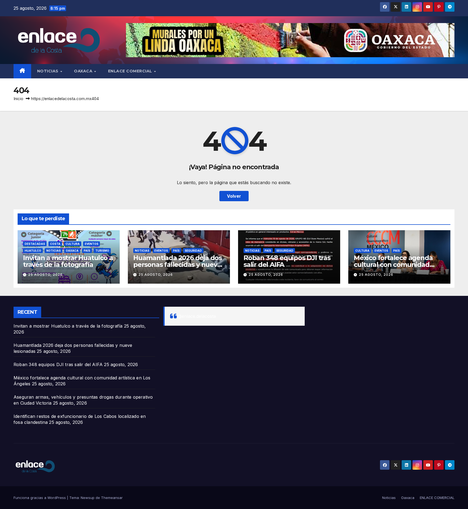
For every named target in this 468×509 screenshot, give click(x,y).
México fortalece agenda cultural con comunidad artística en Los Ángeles (393, 264)
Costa (55, 243)
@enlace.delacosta (197, 316)
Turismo (102, 250)
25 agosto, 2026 (45, 275)
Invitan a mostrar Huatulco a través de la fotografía (68, 261)
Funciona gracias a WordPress (40, 497)
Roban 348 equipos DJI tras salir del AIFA (286, 261)
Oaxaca (84, 71)
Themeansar (112, 497)
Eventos (91, 243)
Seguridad (193, 250)
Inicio (18, 98)
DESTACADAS (35, 243)
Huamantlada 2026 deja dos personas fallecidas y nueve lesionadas (177, 264)
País (87, 250)
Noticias (48, 71)
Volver (234, 196)
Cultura (73, 243)
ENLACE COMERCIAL (131, 71)
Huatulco (33, 250)
